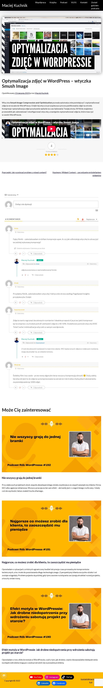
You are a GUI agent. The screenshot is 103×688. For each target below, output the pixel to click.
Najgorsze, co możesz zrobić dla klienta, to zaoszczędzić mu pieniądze (41, 562)
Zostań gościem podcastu (95, 5)
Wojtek (17, 365)
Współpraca (40, 2)
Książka (53, 2)
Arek (16, 283)
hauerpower (19, 310)
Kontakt (83, 2)
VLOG (73, 2)
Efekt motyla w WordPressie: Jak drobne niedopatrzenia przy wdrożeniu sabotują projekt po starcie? (48, 651)
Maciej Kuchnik (15, 5)
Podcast (63, 2)
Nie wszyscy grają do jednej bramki (21, 477)
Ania (37, 264)
